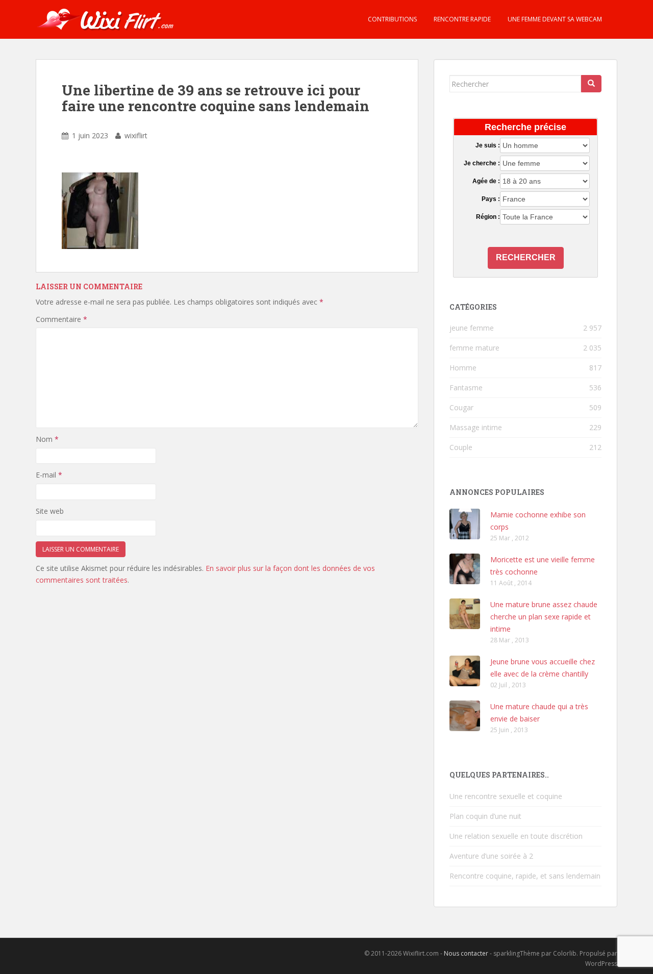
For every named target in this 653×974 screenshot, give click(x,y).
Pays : (490, 199)
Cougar (461, 407)
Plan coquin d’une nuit (485, 816)
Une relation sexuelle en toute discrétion (516, 836)
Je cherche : (481, 163)
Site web (50, 511)
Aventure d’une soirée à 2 (491, 856)
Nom (47, 439)
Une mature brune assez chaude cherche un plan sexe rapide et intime (543, 617)
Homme (462, 367)
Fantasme (466, 387)
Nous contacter (466, 953)
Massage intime (475, 427)
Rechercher (526, 257)
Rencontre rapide (461, 19)
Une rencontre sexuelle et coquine (505, 796)
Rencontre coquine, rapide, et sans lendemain (524, 876)
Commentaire (61, 319)
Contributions (391, 19)
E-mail (49, 475)
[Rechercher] (591, 83)
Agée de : (485, 181)
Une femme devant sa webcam (554, 19)
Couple (460, 447)
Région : (487, 216)
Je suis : (487, 145)
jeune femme (471, 328)
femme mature (474, 348)
